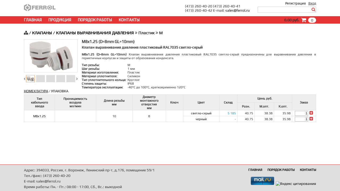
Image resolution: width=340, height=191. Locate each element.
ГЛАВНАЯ (33, 20)
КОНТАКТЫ (129, 20)
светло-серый (201, 113)
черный (201, 119)
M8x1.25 (39, 116)
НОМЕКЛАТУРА (36, 91)
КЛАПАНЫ (42, 32)
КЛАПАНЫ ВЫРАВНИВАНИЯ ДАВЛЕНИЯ (95, 32)
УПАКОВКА (59, 91)
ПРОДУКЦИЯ (59, 20)
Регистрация (295, 3)
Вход (312, 3)
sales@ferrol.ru (237, 10)
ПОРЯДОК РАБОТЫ (95, 20)
